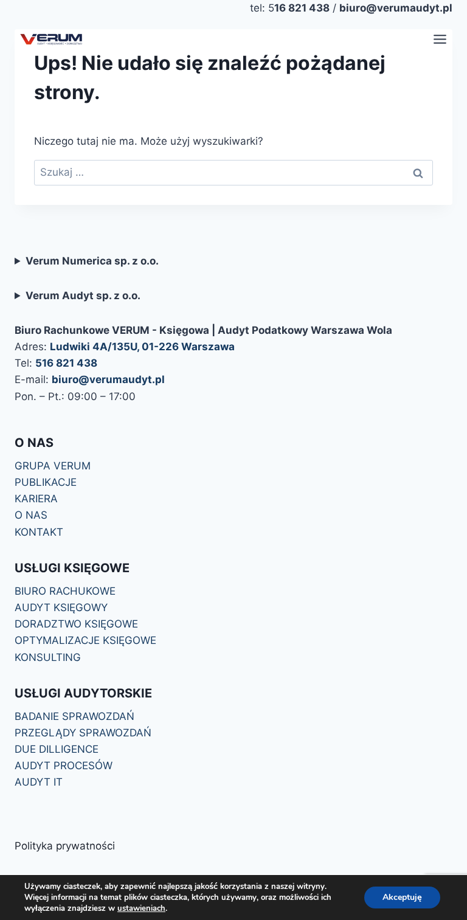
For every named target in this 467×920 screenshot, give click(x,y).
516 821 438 (66, 363)
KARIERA (36, 499)
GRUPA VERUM (53, 466)
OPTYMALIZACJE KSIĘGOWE (85, 640)
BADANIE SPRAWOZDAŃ (74, 716)
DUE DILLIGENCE (57, 749)
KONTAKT (39, 532)
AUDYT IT (39, 782)
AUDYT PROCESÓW (63, 765)
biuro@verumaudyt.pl (108, 379)
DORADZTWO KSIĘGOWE (76, 624)
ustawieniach (141, 908)
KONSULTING (48, 657)
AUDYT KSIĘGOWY (61, 607)
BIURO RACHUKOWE (65, 591)
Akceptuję (402, 897)
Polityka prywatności (65, 846)
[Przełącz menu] (439, 39)
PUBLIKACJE (46, 482)
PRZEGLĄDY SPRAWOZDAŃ (83, 733)
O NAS (31, 515)
